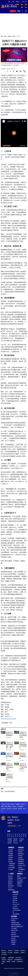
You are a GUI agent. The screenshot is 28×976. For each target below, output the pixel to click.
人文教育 (11, 873)
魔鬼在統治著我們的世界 (17, 926)
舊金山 (9, 806)
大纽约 (8, 804)
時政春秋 (20, 855)
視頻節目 (10, 820)
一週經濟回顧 (11, 863)
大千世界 (15, 906)
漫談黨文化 (14, 940)
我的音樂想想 (16, 914)
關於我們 (10, 950)
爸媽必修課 (11, 886)
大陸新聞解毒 (21, 869)
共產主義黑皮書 (15, 936)
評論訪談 (21, 847)
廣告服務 (16, 952)
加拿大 (13, 804)
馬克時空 (20, 867)
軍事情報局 (21, 861)
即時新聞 (21, 839)
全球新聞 (10, 849)
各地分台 (18, 1)
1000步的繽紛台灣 (17, 911)
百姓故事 (13, 938)
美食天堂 (15, 900)
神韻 (9, 1)
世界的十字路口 (22, 865)
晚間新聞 (10, 855)
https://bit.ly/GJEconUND (8, 719)
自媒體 (9, 36)
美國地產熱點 (11, 889)
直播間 (9, 823)
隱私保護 (23, 950)
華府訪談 (10, 861)
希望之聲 (10, 959)
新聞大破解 (21, 859)
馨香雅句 (10, 882)
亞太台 (14, 806)
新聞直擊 (10, 857)
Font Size (20, 71)
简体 (26, 1)
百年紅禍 (13, 932)
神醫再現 (19, 884)
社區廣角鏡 (11, 865)
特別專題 (14, 916)
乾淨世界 (4, 959)
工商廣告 (13, 944)
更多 (3, 963)
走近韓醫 (19, 886)
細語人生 (20, 871)
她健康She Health (21, 878)
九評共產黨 (14, 928)
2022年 (14, 75)
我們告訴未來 (14, 918)
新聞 (8, 831)
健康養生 (20, 873)
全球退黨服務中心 (18, 959)
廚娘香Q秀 (15, 908)
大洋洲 (22, 804)
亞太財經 (10, 869)
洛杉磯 (17, 804)
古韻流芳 (10, 880)
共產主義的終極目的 (16, 924)
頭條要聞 (9, 839)
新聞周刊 (10, 859)
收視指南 (16, 950)
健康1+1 (19, 876)
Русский (14, 808)
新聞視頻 (11, 847)
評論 (5, 36)
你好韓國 (15, 898)
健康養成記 (20, 882)
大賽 (13, 1)
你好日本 (15, 896)
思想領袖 (20, 857)
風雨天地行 (14, 934)
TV (19, 11)
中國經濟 (13, 157)
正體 (23, 1)
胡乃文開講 (20, 880)
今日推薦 (9, 841)
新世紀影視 (19, 961)
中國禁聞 (10, 853)
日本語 (20, 808)
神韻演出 (9, 842)
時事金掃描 (21, 853)
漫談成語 (10, 884)
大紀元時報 (18, 957)
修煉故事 (13, 942)
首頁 (2, 36)
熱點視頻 (15, 839)
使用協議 (4, 952)
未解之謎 (10, 876)
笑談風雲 (10, 878)
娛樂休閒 (15, 892)
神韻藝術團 (11, 957)
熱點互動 (20, 851)
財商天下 (14, 36)
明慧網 (3, 961)
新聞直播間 (13, 11)
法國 (5, 806)
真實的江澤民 (14, 930)
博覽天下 (15, 841)
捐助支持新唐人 (12, 825)
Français (8, 808)
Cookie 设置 (14, 973)
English (3, 808)
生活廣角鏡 (15, 894)
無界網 (13, 961)
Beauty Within (16, 904)
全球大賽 (15, 842)
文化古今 (10, 887)
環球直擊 (10, 851)
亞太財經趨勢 (11, 867)
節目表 (17, 820)
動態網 (8, 961)
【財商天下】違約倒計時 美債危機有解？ (9, 734)
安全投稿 (10, 952)
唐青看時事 (21, 863)
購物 (19, 825)
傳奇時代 (13, 920)
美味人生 (15, 902)
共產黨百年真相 (15, 922)
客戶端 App (4, 954)
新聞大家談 (21, 849)
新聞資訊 (15, 817)
